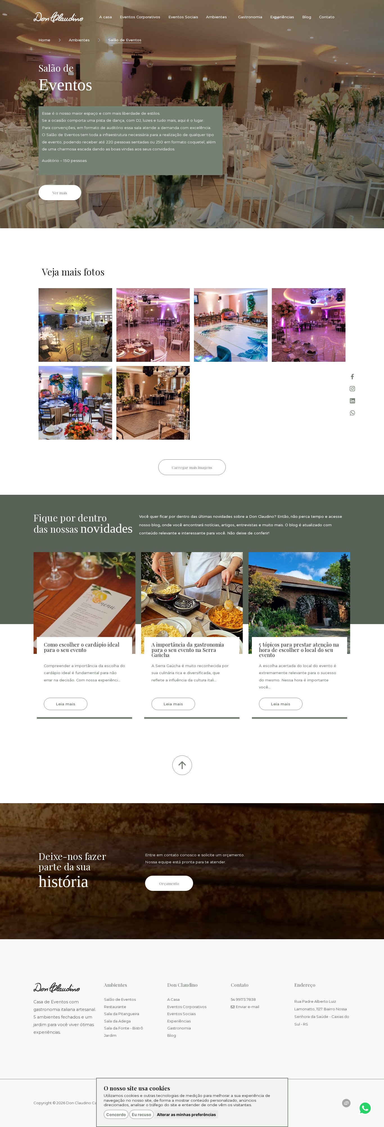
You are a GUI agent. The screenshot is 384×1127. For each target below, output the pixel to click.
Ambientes (79, 40)
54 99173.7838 (243, 999)
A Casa (173, 999)
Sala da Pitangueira (121, 1014)
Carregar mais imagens (192, 467)
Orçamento (169, 883)
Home (44, 40)
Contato (327, 17)
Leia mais (65, 704)
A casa (105, 17)
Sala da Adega (117, 1021)
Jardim (110, 1035)
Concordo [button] (116, 1114)
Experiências (282, 17)
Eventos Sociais (183, 17)
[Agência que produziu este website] (346, 1103)
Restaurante (115, 1007)
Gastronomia (250, 17)
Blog (306, 17)
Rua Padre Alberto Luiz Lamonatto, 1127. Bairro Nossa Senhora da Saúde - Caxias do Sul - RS (321, 1012)
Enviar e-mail (247, 1007)
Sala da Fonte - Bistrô (123, 1028)
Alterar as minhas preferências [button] (186, 1114)
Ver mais (60, 192)
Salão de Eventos (124, 40)
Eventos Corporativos (140, 17)
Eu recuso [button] (141, 1114)
